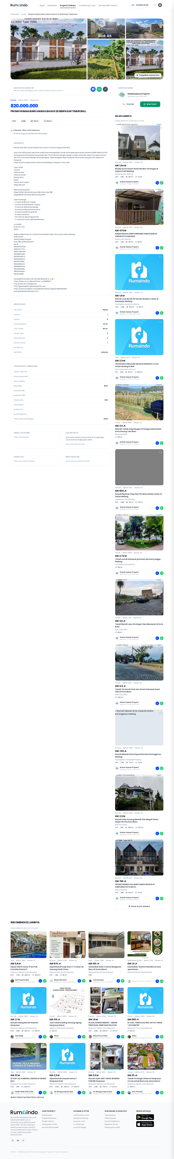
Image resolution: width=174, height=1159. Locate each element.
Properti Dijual (47, 1115)
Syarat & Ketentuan (112, 1121)
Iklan (23, 14)
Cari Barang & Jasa (87, 5)
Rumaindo (15, 14)
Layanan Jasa (79, 1121)
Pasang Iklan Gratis (49, 1124)
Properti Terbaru (68, 5)
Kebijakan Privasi (111, 1124)
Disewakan (52, 5)
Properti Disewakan (49, 1118)
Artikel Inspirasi (110, 1118)
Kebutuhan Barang (80, 1118)
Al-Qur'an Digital (79, 1127)
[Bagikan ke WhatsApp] (99, 89)
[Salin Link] (105, 89)
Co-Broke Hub (78, 1124)
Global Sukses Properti (139, 94)
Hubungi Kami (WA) (112, 1127)
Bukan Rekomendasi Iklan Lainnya (27, 1097)
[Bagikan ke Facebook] (93, 89)
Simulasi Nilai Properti (108, 5)
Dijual (42, 5)
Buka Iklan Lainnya (140, 906)
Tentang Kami (110, 1115)
